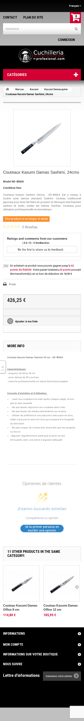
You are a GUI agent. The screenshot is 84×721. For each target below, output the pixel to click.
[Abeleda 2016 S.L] (42, 56)
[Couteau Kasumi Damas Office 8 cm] (21, 583)
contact (10, 17)
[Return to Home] (7, 89)
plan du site (33, 17)
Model (7, 181)
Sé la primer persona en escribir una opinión (42, 528)
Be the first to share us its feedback (41, 249)
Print (12, 284)
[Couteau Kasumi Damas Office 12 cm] (61, 583)
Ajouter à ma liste (26, 321)
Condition (9, 187)
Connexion (66, 40)
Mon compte (13, 644)
